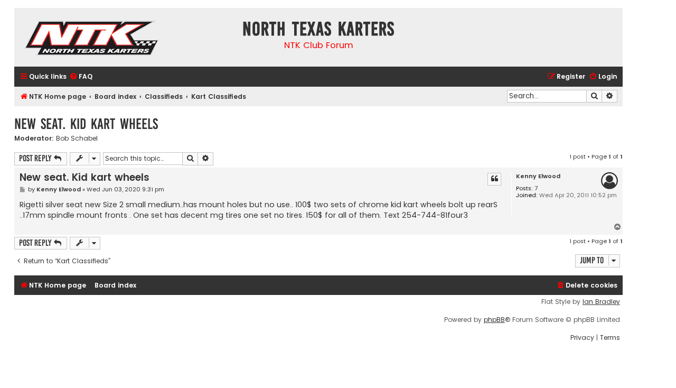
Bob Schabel (77, 138)
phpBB (494, 320)
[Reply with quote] (494, 179)
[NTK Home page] (92, 40)
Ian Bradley (601, 302)
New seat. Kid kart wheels (86, 124)
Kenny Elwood (538, 176)
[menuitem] (80, 77)
